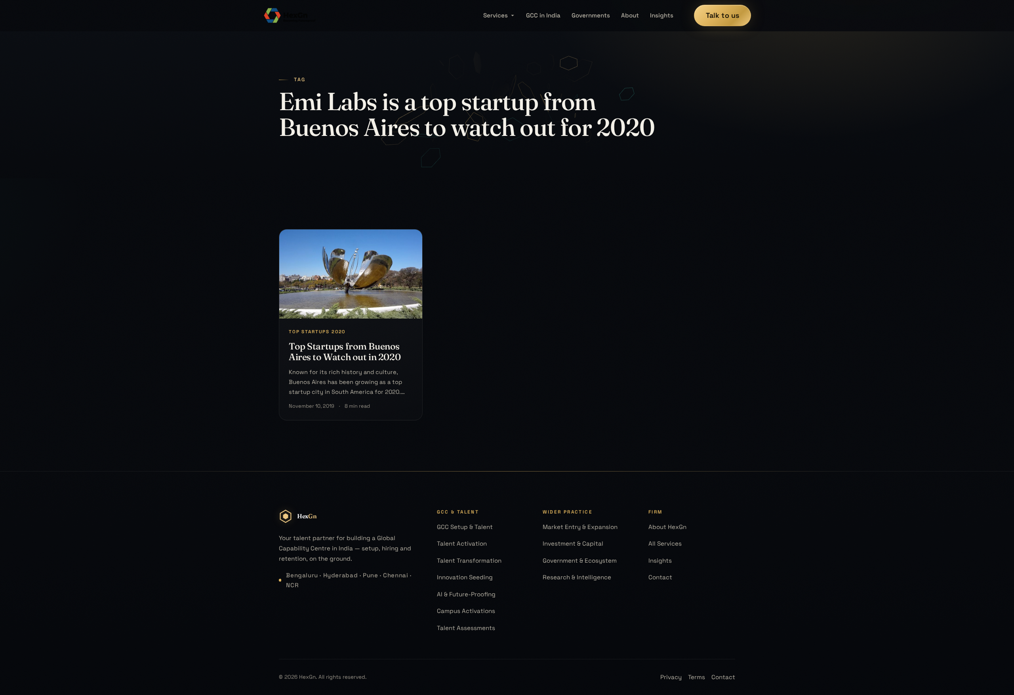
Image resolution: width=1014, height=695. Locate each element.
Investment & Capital (573, 543)
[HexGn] (290, 15)
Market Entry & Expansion (580, 527)
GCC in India (543, 15)
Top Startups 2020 (317, 331)
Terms (696, 677)
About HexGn (667, 527)
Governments (591, 15)
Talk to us (723, 15)
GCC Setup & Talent (465, 527)
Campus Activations (466, 611)
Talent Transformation (469, 560)
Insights (661, 15)
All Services (665, 543)
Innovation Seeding (465, 577)
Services (495, 15)
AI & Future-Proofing (466, 594)
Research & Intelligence (577, 577)
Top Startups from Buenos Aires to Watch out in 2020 (344, 351)
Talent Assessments (466, 628)
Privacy (671, 677)
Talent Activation (462, 543)
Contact (660, 577)
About (630, 15)
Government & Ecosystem (580, 560)
